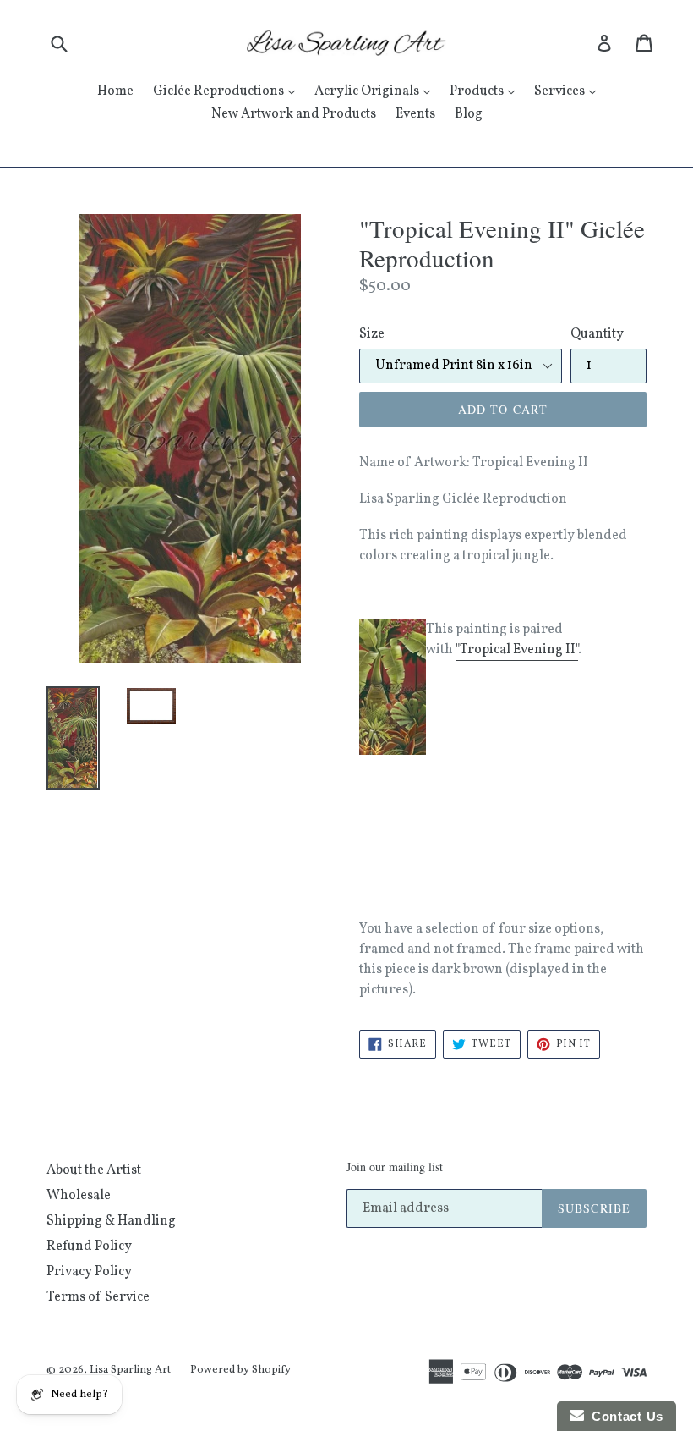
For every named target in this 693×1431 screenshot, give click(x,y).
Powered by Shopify (240, 1370)
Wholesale (78, 1195)
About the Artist (93, 1170)
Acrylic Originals (376, 91)
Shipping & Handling (111, 1221)
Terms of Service (98, 1297)
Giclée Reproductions (228, 91)
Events (415, 114)
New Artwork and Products (293, 114)
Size (372, 334)
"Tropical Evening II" (517, 650)
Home (115, 91)
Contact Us (623, 1416)
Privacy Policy (89, 1272)
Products (486, 91)
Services (569, 91)
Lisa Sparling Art (130, 1370)
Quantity (597, 334)
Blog (469, 114)
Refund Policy (89, 1246)
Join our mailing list (394, 1167)
